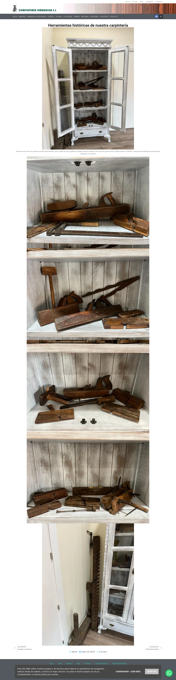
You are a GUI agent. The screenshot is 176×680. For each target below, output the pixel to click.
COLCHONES (67, 16)
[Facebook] (156, 16)
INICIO (128, 2)
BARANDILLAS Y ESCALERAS (36, 16)
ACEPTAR (151, 671)
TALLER (134, 2)
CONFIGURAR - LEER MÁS (128, 671)
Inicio (51, 663)
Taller (59, 663)
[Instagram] (161, 16)
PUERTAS (51, 16)
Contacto (88, 663)
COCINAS (59, 16)
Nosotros (69, 663)
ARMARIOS (22, 16)
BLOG (141, 2)
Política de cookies (101, 663)
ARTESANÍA (85, 16)
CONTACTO (159, 2)
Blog (78, 663)
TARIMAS (76, 16)
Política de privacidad (119, 663)
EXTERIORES (94, 16)
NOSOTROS (149, 2)
